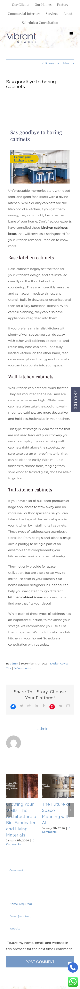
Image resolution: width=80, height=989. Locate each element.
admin (14, 663)
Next (67, 63)
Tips (8, 668)
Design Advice (59, 663)
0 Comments (22, 668)
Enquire (76, 399)
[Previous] (9, 810)
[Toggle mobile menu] (72, 33)
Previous (52, 63)
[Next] (71, 810)
